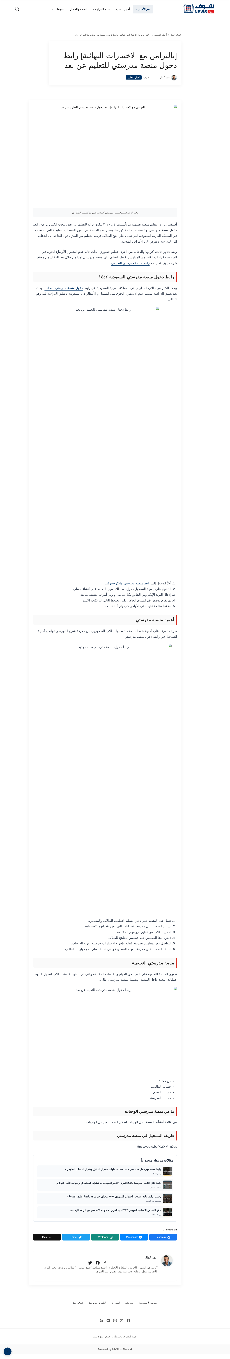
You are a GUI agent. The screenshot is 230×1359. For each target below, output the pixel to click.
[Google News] (101, 1320)
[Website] (105, 1263)
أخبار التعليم (160, 34)
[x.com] (122, 1320)
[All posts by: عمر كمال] (167, 1260)
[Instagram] (115, 1320)
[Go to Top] (8, 1351)
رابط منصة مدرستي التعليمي (130, 263)
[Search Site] (17, 9)
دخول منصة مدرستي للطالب (64, 288)
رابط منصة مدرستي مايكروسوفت (128, 583)
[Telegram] (108, 1320)
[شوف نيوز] (199, 8)
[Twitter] (90, 1263)
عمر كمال (165, 77)
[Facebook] (97, 1263)
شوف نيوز (176, 34)
